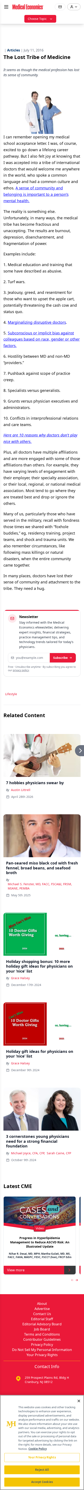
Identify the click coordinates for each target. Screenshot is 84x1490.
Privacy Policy (42, 1344)
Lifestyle (11, 694)
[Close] (79, 1401)
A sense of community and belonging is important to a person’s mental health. (35, 194)
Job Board (42, 1329)
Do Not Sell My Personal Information (42, 1349)
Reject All (42, 1470)
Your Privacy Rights (42, 1354)
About (42, 1303)
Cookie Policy (37, 1449)
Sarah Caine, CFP (59, 1153)
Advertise (42, 1308)
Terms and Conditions (42, 1334)
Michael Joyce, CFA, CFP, (28, 1153)
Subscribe (60, 658)
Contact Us (42, 1313)
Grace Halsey (20, 978)
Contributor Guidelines (42, 1339)
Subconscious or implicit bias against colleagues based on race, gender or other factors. (41, 339)
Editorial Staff (42, 1319)
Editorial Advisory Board (42, 1324)
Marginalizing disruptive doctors (37, 322)
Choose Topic (37, 19)
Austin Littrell (20, 790)
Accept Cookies (42, 1482)
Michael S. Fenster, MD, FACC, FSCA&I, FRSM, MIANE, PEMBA (40, 886)
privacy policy (21, 670)
